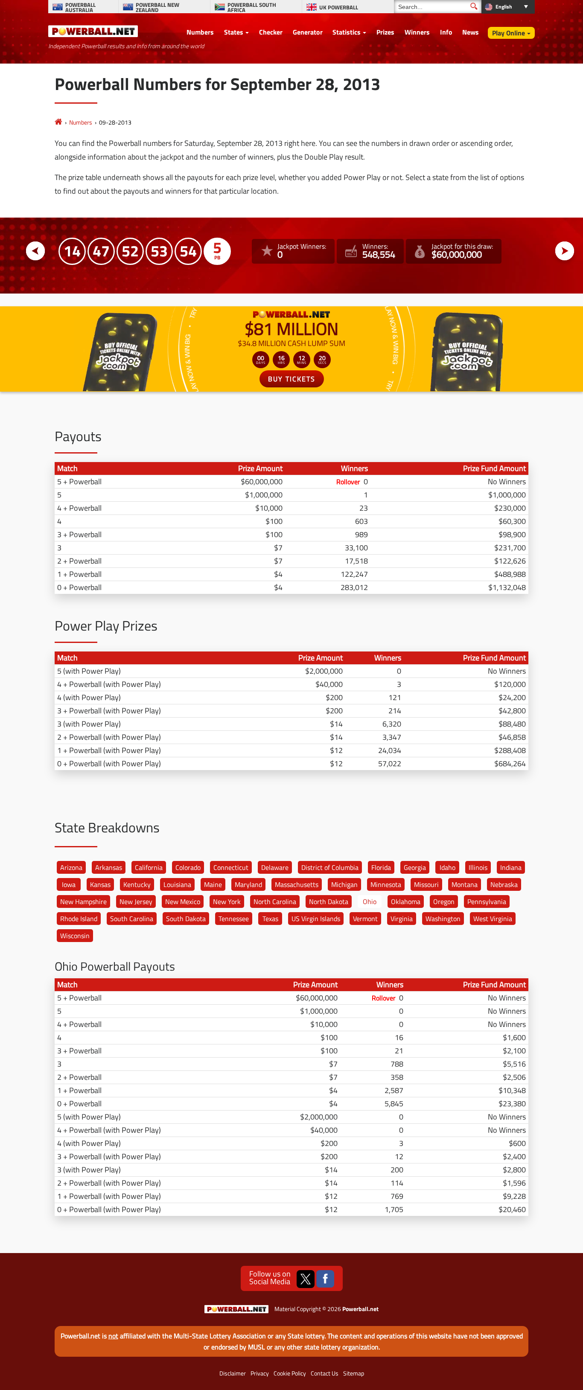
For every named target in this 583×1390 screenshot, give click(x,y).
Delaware (275, 867)
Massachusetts (296, 884)
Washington (443, 918)
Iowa (69, 884)
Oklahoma (405, 901)
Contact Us (324, 1373)
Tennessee (234, 918)
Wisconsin (75, 936)
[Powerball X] (306, 1279)
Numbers (200, 32)
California (149, 867)
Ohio (369, 901)
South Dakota (186, 918)
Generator (308, 32)
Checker (271, 32)
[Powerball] (58, 122)
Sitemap (353, 1373)
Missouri (426, 884)
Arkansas (108, 867)
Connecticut (230, 867)
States (233, 32)
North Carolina (275, 901)
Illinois (478, 867)
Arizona (71, 867)
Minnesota (385, 884)
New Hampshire (83, 901)
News (470, 32)
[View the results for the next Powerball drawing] (564, 251)
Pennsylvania (486, 901)
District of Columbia (330, 867)
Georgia (415, 867)
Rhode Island (78, 918)
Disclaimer (232, 1373)
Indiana (511, 867)
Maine (213, 884)
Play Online (508, 33)
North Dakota (328, 901)
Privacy (260, 1373)
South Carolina (131, 918)
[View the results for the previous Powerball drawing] (35, 251)
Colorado (188, 867)
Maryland (248, 884)
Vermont (365, 918)
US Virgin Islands (316, 918)
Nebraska (504, 884)
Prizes (385, 32)
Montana (465, 884)
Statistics (346, 32)
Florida (381, 867)
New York (227, 901)
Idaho (447, 867)
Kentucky (137, 884)
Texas (270, 918)
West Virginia (492, 918)
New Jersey (136, 901)
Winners (417, 32)
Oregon (444, 901)
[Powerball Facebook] (325, 1279)
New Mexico (182, 901)
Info (446, 32)
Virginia (402, 918)
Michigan (344, 884)
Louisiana (177, 884)
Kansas (100, 884)
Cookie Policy (290, 1373)
